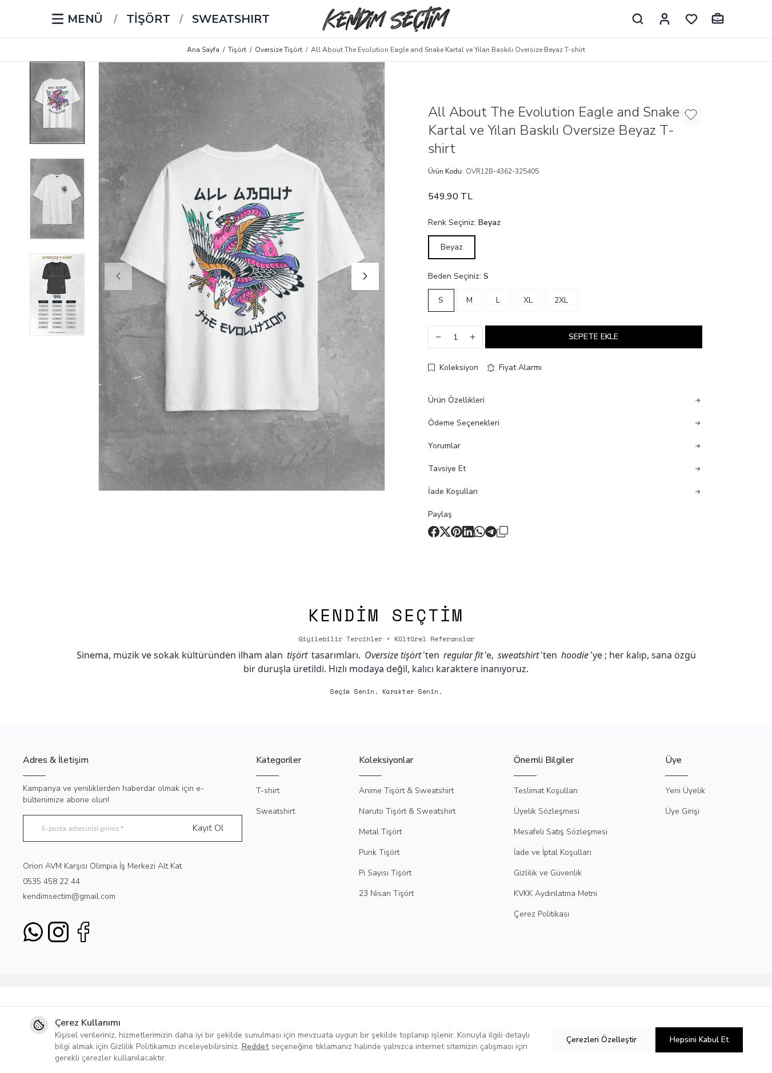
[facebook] (433, 531)
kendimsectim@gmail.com (69, 896)
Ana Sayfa (203, 49)
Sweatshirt (275, 811)
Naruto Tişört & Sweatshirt (407, 811)
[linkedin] (468, 531)
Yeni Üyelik (685, 790)
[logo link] (386, 19)
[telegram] (491, 531)
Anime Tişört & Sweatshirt (406, 790)
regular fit (463, 655)
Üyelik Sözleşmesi (546, 811)
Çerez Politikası (541, 914)
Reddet (255, 1046)
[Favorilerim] (691, 19)
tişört (297, 655)
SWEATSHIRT (231, 19)
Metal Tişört (380, 831)
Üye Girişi (682, 811)
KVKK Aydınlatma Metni (555, 893)
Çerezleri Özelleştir (601, 1039)
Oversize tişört (393, 655)
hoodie (575, 655)
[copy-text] (502, 531)
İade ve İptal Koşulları (552, 852)
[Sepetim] (717, 19)
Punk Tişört (379, 852)
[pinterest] (456, 531)
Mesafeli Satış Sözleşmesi (560, 831)
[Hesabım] (664, 19)
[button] (118, 276)
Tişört (237, 49)
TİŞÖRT (148, 19)
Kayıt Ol (208, 828)
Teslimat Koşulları (546, 790)
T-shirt (267, 790)
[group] (242, 276)
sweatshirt (518, 655)
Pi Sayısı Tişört (385, 872)
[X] (445, 531)
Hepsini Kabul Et (699, 1039)
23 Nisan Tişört (386, 893)
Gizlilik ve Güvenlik (548, 872)
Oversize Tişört (278, 49)
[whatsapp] (479, 531)
